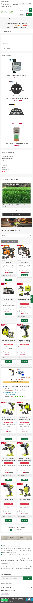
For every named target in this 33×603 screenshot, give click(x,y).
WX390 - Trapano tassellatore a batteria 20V (25, 261)
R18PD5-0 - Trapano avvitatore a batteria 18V (8, 500)
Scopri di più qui (9, 601)
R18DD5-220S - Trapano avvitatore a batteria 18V (24, 500)
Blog (3, 6)
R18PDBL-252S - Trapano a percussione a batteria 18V (8, 341)
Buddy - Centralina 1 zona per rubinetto (16, 75)
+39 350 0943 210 (6, 1)
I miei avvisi (6, 169)
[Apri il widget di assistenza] (29, 599)
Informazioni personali (8, 156)
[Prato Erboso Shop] (7, 12)
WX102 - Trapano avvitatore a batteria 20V (8, 261)
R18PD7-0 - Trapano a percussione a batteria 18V (8, 459)
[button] (16, 210)
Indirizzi (5, 165)
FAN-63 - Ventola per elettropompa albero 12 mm (16, 98)
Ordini (4, 160)
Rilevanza (4, 235)
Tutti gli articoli (16, 214)
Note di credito (6, 163)
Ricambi (9, 6)
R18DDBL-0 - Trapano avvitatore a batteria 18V (24, 341)
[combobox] (25, 10)
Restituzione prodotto (8, 158)
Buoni (4, 167)
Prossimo (20, 529)
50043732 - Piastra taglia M (16, 121)
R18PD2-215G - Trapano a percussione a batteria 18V (8, 418)
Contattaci (15, 4)
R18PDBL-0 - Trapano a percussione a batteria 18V (24, 459)
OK (28, 578)
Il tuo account (8, 152)
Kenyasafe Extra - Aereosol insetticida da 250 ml (16, 143)
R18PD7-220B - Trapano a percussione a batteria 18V (24, 300)
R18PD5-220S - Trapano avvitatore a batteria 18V (24, 418)
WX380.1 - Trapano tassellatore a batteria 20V (8, 300)
